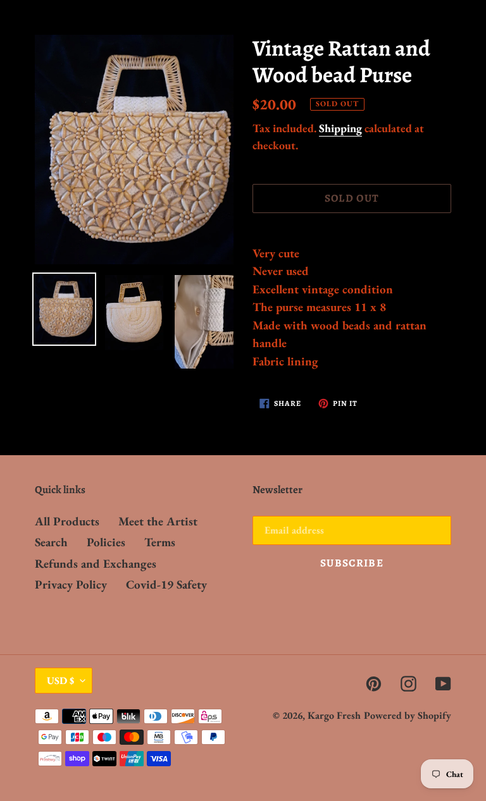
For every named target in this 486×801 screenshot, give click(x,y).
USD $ (60, 680)
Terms (159, 542)
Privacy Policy (71, 584)
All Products (67, 521)
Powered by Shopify (407, 715)
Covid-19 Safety (166, 584)
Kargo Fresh (334, 715)
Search (51, 542)
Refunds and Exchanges (95, 564)
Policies (106, 542)
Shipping (340, 128)
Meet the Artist (157, 521)
